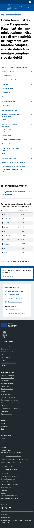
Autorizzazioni (5, 411)
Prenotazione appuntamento (9, 476)
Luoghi (3, 438)
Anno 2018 (6, 244)
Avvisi (2, 429)
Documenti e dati (6, 366)
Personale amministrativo (8, 363)
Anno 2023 (6, 223)
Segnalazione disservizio (8, 479)
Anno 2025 (6, 214)
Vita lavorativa (5, 381)
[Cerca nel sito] (29, 7)
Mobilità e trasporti (6, 394)
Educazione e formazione (8, 397)
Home (2, 14)
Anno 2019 (6, 240)
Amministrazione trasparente (9, 484)
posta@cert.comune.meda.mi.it (21, 459)
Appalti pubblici (5, 386)
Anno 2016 (6, 253)
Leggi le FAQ (4, 473)
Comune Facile (5, 522)
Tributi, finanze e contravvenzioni (10, 403)
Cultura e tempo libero (7, 378)
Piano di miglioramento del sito (10, 498)
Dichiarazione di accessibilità (9, 496)
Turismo (3, 392)
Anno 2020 (6, 236)
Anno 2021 (6, 231)
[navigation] (2, 7)
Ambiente (4, 405)
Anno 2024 (6, 219)
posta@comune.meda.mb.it (13, 456)
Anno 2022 (6, 227)
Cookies (3, 493)
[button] (31, 71)
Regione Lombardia (7, 2)
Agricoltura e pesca (6, 414)
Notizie (3, 423)
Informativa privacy (6, 487)
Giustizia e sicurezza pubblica (9, 400)
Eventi (3, 441)
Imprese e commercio (7, 383)
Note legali (4, 490)
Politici (3, 360)
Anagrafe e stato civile (7, 375)
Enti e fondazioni (6, 357)
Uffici (2, 354)
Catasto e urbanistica (7, 389)
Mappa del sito (5, 517)
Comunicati (4, 426)
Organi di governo (6, 349)
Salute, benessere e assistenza (10, 408)
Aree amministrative (7, 352)
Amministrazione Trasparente (13, 14)
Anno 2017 (6, 248)
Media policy (4, 514)
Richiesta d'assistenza (7, 482)
